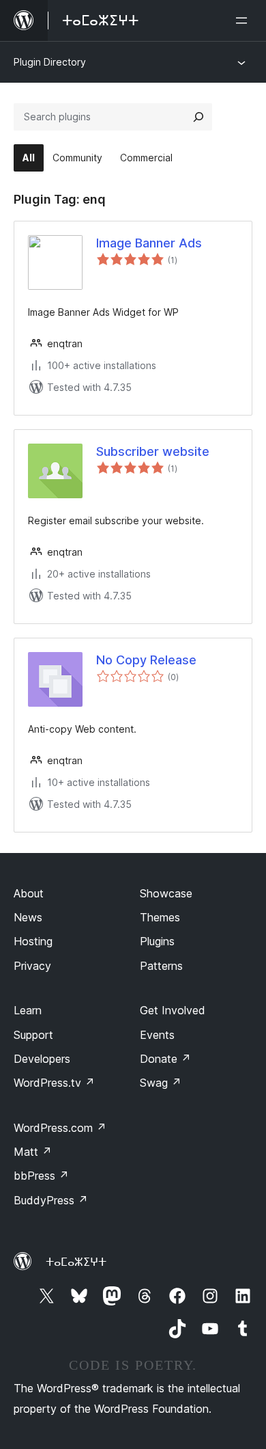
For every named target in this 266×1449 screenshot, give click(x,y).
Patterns (161, 966)
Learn (28, 1010)
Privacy (32, 966)
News (28, 917)
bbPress (41, 1175)
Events (157, 1035)
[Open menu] (244, 20)
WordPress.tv (54, 1082)
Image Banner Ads (149, 243)
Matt (33, 1152)
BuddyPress (51, 1200)
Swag (160, 1082)
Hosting (33, 941)
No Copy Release (146, 660)
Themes (160, 917)
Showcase (166, 893)
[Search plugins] (198, 117)
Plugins (157, 941)
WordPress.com (60, 1128)
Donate (165, 1059)
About (29, 893)
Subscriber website (152, 451)
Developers (42, 1059)
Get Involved (172, 1010)
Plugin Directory (50, 62)
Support (33, 1035)
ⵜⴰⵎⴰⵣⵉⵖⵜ (76, 1262)
